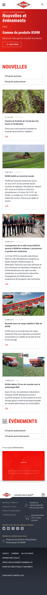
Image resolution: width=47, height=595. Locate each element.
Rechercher (41, 4)
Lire (6, 136)
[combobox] (23, 76)
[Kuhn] (23, 4)
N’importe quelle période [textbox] (15, 82)
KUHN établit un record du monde (19, 176)
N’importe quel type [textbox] (13, 76)
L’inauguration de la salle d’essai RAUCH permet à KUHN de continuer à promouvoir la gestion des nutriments (23, 248)
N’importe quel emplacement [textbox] (17, 436)
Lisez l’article (14, 44)
